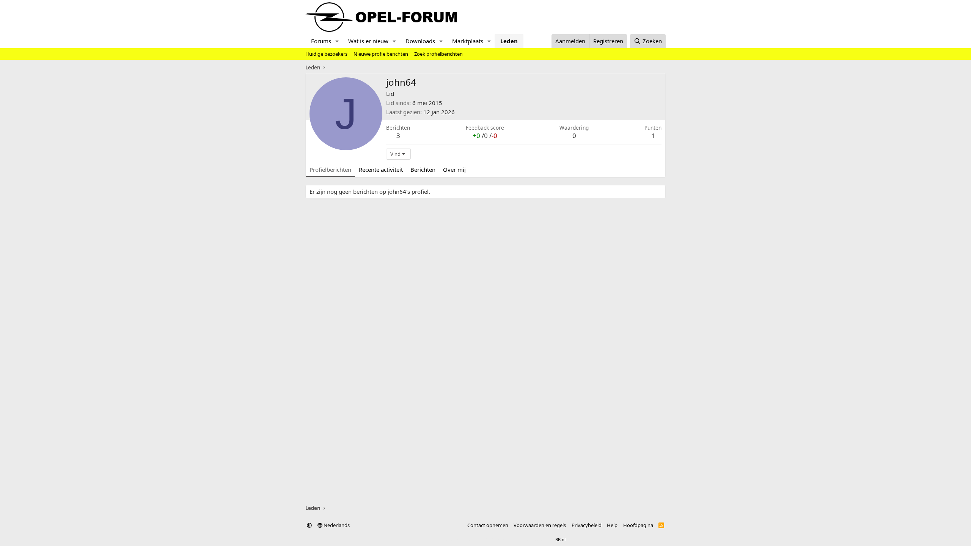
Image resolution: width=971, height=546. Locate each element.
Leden (509, 41)
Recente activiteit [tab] (381, 169)
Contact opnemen (487, 525)
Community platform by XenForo (465, 539)
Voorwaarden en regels (540, 525)
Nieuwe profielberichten (381, 53)
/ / (485, 135)
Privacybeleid (587, 525)
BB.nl (560, 539)
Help (612, 525)
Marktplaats (467, 41)
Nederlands (336, 525)
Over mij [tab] (454, 169)
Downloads (420, 41)
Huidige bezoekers (326, 53)
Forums (321, 41)
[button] (337, 41)
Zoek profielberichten (438, 53)
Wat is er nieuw (368, 41)
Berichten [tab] (422, 169)
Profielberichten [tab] (330, 169)
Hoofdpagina (638, 525)
